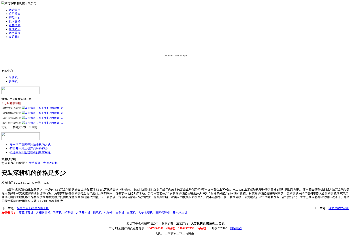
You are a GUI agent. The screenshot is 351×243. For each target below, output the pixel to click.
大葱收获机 (50, 162)
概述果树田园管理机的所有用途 (30, 152)
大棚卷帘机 (43, 212)
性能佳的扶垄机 (339, 208)
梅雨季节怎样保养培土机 (33, 208)
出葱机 (131, 212)
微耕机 (13, 77)
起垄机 (13, 81)
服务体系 (14, 25)
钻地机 (108, 212)
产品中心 (14, 17)
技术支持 (14, 21)
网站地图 (236, 228)
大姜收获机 (145, 212)
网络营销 (14, 33)
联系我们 (14, 36)
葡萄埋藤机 (26, 212)
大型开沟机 (83, 212)
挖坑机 (97, 212)
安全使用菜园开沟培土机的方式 (30, 144)
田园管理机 (162, 212)
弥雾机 (57, 212)
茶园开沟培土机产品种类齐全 (29, 148)
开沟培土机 (180, 212)
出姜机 (120, 212)
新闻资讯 (14, 29)
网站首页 (14, 10)
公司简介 (14, 13)
